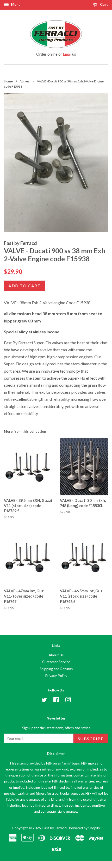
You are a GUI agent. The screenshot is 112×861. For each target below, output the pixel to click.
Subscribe (91, 738)
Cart (103, 4)
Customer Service (56, 662)
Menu (15, 4)
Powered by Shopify (84, 828)
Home (8, 81)
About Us (56, 655)
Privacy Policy (56, 676)
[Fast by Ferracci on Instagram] (68, 701)
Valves (24, 81)
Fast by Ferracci (54, 828)
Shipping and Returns (56, 669)
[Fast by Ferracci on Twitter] (44, 701)
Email (67, 54)
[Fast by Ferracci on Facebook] (56, 701)
